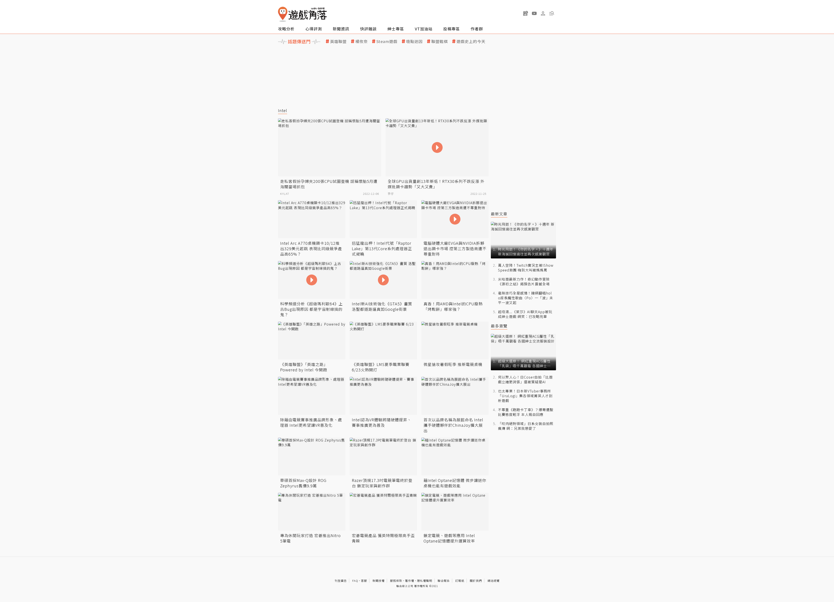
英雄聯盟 (338, 41)
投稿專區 (451, 28)
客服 (364, 581)
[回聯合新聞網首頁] (283, 14)
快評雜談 (368, 28)
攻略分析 (286, 28)
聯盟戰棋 (439, 41)
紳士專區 (395, 28)
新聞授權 (378, 581)
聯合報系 (444, 581)
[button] (551, 13)
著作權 (409, 581)
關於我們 (476, 581)
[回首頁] (302, 14)
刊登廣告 (341, 581)
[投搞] (525, 13)
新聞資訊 (341, 28)
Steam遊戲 (386, 41)
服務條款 (396, 581)
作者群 (477, 28)
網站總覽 (493, 581)
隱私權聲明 (424, 581)
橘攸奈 (361, 41)
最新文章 (499, 214)
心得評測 (313, 28)
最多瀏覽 (499, 326)
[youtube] (534, 13)
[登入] (543, 13)
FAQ (355, 581)
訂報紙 (459, 581)
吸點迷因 (414, 41)
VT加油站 (423, 28)
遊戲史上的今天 (471, 41)
